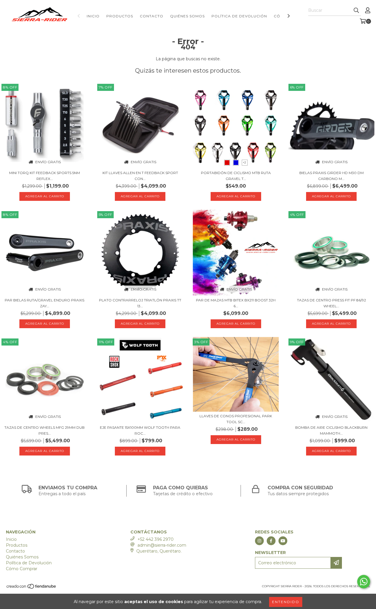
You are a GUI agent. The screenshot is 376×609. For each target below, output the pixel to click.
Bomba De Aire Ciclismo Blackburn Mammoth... (331, 430)
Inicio (93, 16)
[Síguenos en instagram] (259, 540)
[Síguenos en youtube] (282, 540)
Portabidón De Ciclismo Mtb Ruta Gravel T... (236, 176)
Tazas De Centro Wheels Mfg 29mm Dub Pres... (44, 430)
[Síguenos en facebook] (271, 540)
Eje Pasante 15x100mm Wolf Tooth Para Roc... (140, 430)
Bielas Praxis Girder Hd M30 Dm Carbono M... (331, 176)
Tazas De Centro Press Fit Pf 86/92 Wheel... (331, 303)
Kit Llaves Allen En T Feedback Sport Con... (140, 176)
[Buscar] (356, 10)
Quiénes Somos (187, 16)
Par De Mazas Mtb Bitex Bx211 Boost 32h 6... (236, 303)
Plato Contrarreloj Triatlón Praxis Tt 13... (140, 303)
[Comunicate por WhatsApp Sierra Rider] (363, 581)
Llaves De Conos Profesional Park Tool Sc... (235, 419)
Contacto (151, 16)
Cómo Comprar (21, 568)
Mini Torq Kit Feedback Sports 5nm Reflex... (44, 176)
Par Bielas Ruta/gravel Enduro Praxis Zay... (44, 303)
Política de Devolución (239, 16)
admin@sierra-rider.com (161, 545)
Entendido (285, 602)
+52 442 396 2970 (155, 539)
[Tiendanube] (31, 588)
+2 (244, 162)
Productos (119, 16)
